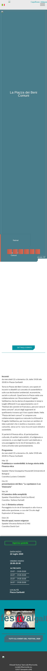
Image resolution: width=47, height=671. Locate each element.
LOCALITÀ (14, 590)
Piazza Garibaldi (17, 592)
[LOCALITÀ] (6, 589)
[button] (9, 251)
